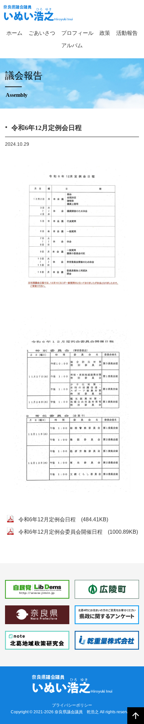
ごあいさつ (41, 33)
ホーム (14, 33)
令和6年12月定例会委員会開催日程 (60, 532)
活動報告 (127, 33)
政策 (104, 33)
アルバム (72, 45)
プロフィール (77, 33)
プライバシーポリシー (72, 705)
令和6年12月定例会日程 (47, 519)
